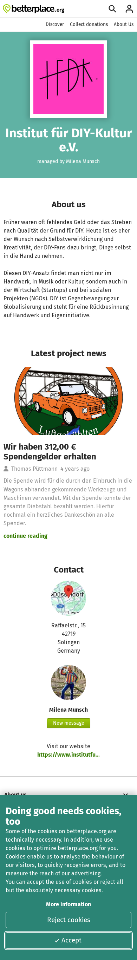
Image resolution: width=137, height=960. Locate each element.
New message (68, 723)
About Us (123, 24)
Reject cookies (68, 920)
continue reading (25, 536)
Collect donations (89, 24)
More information (68, 904)
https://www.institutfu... (68, 754)
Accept (71, 940)
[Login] (129, 9)
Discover (55, 24)
